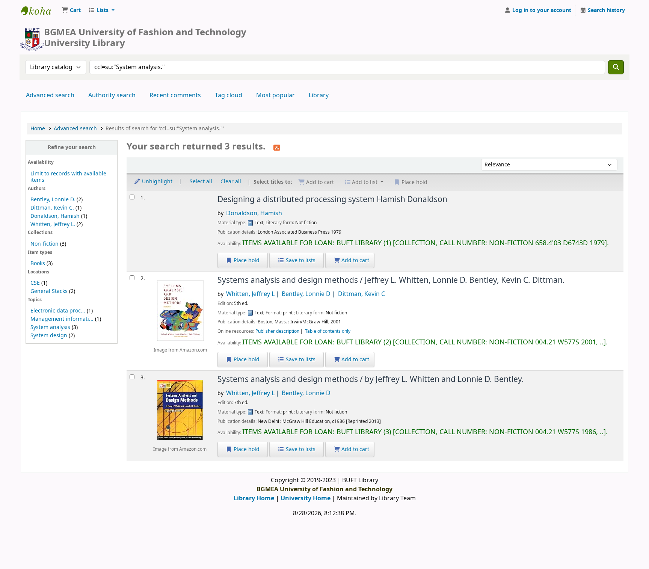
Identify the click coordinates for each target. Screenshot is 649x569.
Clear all (230, 182)
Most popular (275, 95)
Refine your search (72, 147)
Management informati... (62, 319)
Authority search (112, 95)
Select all (201, 182)
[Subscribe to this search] (277, 147)
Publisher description (277, 331)
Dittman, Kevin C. (52, 208)
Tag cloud (228, 95)
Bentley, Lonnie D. (52, 200)
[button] (71, 10)
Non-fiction (44, 244)
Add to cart (354, 260)
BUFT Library (40, 10)
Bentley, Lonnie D (306, 294)
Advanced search (50, 95)
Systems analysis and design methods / (391, 280)
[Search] (616, 67)
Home (37, 129)
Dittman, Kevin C (361, 294)
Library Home (254, 498)
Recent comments (175, 95)
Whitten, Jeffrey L (250, 294)
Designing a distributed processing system (332, 199)
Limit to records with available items (68, 177)
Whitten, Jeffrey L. (52, 224)
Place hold (246, 260)
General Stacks (49, 291)
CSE (35, 283)
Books (37, 263)
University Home (306, 498)
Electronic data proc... (57, 311)
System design (48, 336)
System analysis (50, 327)
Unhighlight (156, 182)
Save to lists (299, 260)
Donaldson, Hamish (55, 216)
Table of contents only (327, 331)
